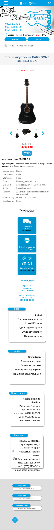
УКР (38, 35)
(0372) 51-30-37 (13, 23)
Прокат (19, 35)
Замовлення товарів (31, 361)
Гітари (12, 45)
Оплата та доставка (31, 365)
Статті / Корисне (33, 323)
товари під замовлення (25, 507)
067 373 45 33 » (25, 497)
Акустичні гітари (25, 45)
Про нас (38, 315)
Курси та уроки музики (30, 327)
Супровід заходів (33, 336)
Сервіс (11, 35)
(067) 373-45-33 (13, 30)
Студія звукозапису (32, 331)
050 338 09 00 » (25, 487)
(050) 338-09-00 (13, 27)
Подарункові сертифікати (28, 369)
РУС (44, 35)
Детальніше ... (27, 230)
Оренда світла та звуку (30, 319)
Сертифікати (34, 357)
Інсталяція (29, 35)
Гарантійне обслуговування (27, 374)
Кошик (34, 3)
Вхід (24, 3)
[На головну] (5, 45)
